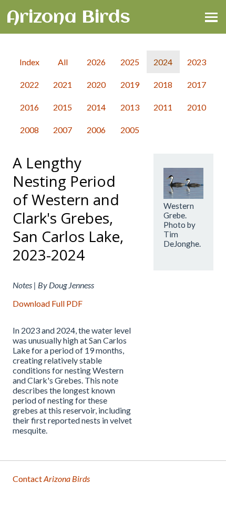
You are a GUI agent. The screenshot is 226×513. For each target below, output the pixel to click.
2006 (96, 130)
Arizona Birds (68, 18)
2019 (129, 84)
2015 (62, 107)
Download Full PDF (48, 303)
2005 (129, 130)
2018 (162, 84)
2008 (29, 130)
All (63, 62)
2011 (162, 107)
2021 (62, 84)
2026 (96, 62)
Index (29, 62)
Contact (51, 479)
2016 (29, 107)
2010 (196, 107)
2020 (96, 84)
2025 (129, 62)
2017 (196, 84)
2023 (196, 62)
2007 (62, 130)
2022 (29, 84)
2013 (129, 107)
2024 (162, 62)
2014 (96, 107)
